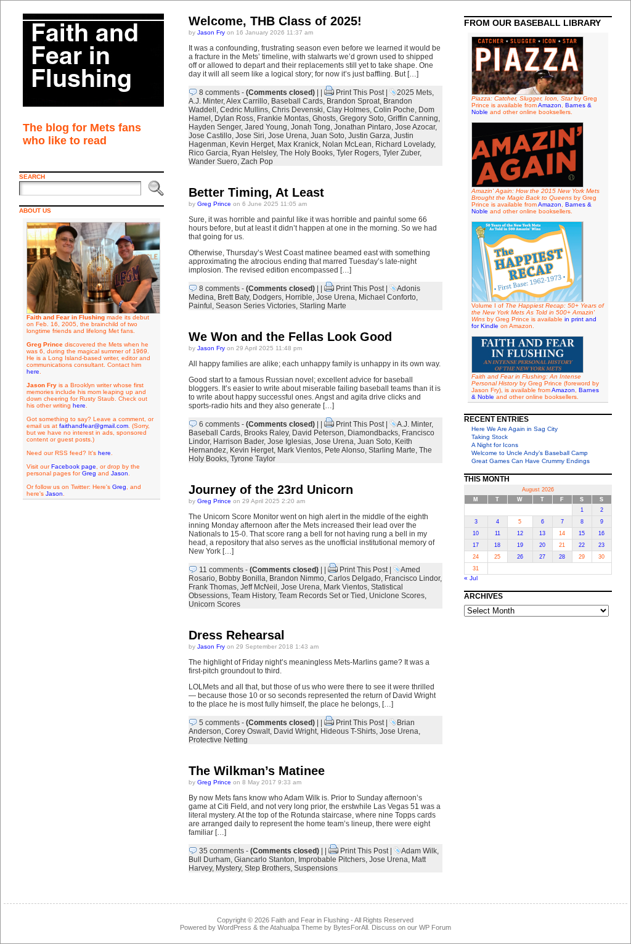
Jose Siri (249, 135)
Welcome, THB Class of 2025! (275, 21)
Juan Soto (327, 135)
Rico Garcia (208, 153)
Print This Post (360, 92)
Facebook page (73, 466)
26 (520, 557)
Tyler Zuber (401, 153)
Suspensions (316, 868)
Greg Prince (214, 203)
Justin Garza (369, 135)
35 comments (221, 851)
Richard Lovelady (404, 144)
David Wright (295, 731)
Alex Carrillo (246, 101)
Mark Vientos (299, 450)
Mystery (228, 868)
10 (476, 533)
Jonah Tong (310, 127)
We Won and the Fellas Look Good (290, 336)
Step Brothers (267, 868)
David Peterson (318, 433)
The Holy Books (306, 153)
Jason (119, 473)
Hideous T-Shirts (348, 731)
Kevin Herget (252, 144)
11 (497, 533)
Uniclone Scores (397, 595)
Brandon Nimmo (296, 578)
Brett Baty (233, 297)
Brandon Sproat (353, 101)
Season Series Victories (256, 306)
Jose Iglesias (289, 441)
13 (542, 533)
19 (520, 545)
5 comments (219, 722)
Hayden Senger (215, 127)
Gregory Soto (362, 118)
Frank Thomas (213, 587)
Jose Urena (287, 135)
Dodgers (267, 297)
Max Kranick (298, 144)
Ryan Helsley (254, 153)
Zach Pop (257, 161)
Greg (89, 473)
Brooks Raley (266, 433)
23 (601, 545)
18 (497, 545)
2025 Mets (414, 92)
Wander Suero (213, 161)
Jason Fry (211, 32)
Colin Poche (394, 109)
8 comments (219, 92)
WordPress (234, 927)
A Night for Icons (494, 444)
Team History (253, 595)
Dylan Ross (233, 118)
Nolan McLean (347, 144)
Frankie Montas (283, 118)
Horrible (298, 297)
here (32, 371)
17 (476, 545)
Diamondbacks (373, 433)
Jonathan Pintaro (362, 127)
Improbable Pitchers (331, 859)
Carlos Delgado (354, 578)
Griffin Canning (413, 118)
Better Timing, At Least (256, 192)
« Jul (471, 578)
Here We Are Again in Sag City (514, 428)
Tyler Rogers (357, 153)
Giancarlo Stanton (264, 859)
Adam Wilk (419, 851)
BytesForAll (350, 927)
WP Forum (435, 927)
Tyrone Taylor (252, 458)
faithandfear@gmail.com (93, 425)
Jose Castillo (210, 135)
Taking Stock (489, 436)
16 (601, 533)
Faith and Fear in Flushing (310, 920)
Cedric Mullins (244, 109)
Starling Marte (322, 306)
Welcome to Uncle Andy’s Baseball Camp (529, 452)
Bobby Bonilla (242, 578)
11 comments (221, 569)
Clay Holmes (348, 109)
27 (542, 557)
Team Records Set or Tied (322, 595)
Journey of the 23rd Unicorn (271, 489)
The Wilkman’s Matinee (257, 771)
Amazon (549, 105)
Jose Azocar (415, 127)
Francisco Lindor (412, 578)
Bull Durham (209, 859)
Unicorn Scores (214, 604)
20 (542, 545)
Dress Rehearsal (237, 635)
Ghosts (324, 118)
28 (562, 557)
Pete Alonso (345, 450)
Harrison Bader (238, 441)
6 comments (219, 424)
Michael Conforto (387, 297)
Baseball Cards (297, 101)
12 (520, 533)
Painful (200, 306)
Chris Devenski (297, 109)
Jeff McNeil (258, 587)
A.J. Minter (206, 101)
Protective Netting (218, 740)
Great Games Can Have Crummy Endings (530, 461)
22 (582, 545)
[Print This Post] (329, 92)
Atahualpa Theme (296, 927)
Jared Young (266, 127)
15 (582, 533)
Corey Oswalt (247, 731)
